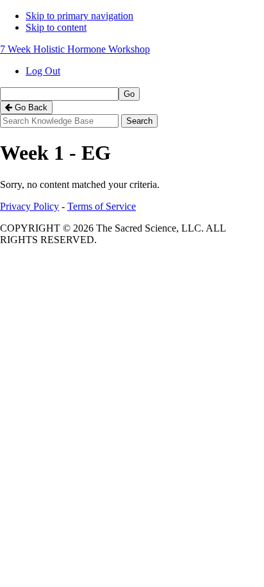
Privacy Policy (29, 206)
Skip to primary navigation (79, 15)
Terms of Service (101, 206)
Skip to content (56, 27)
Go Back (29, 107)
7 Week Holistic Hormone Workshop (75, 49)
